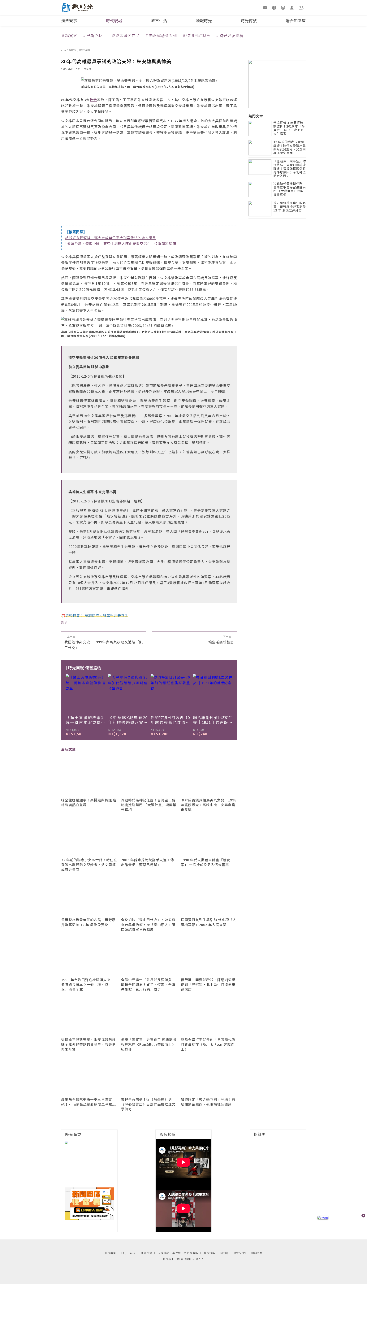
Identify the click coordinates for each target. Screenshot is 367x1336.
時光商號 (249, 20)
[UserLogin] (292, 7)
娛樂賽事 (69, 20)
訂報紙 (224, 1253)
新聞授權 (146, 1253)
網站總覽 (257, 1253)
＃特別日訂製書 (196, 35)
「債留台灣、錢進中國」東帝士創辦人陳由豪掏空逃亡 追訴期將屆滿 (120, 243)
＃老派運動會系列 (161, 35)
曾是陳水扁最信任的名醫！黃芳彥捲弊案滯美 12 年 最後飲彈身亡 (289, 206)
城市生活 (159, 20)
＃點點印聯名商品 (124, 35)
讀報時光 (204, 20)
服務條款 (163, 1253)
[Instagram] (283, 7)
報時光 (73, 50)
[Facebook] (274, 7)
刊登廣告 (110, 1253)
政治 (64, 622)
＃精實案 (69, 35)
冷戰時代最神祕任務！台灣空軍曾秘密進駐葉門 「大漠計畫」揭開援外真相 (289, 189)
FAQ (124, 1253)
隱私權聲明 (191, 1253)
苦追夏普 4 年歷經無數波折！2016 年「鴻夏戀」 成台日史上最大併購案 (289, 128)
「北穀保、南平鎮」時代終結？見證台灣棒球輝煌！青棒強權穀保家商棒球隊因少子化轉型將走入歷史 (289, 168)
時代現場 (114, 20)
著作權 (176, 1253)
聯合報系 (209, 1253)
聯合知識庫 (296, 20)
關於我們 (240, 1253)
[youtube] (265, 7)
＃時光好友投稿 (229, 35)
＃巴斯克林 (92, 35)
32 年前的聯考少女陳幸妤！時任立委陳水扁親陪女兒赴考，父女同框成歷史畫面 (289, 147)
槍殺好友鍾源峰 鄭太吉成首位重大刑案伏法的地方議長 (110, 237)
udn (64, 50)
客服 (133, 1253)
